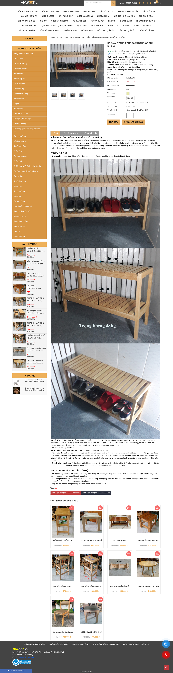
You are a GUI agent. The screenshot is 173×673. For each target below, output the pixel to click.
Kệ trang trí (18, 186)
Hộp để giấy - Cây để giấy (23, 206)
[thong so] (64, 95)
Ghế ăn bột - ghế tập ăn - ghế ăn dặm (27, 166)
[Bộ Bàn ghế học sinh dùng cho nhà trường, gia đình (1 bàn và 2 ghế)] (19, 314)
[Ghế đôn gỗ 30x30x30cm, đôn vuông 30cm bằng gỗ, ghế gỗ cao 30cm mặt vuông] (19, 289)
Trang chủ (54, 37)
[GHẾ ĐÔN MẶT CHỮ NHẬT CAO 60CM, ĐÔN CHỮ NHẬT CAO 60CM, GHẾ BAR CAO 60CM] (19, 301)
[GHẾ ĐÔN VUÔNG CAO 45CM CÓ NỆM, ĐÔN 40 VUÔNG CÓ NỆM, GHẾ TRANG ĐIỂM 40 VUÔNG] (91, 613)
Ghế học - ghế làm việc (22, 119)
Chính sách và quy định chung (106, 644)
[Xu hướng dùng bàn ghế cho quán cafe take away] (17, 382)
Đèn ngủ (17, 231)
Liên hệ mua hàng (70, 133)
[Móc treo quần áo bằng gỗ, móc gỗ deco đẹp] (19, 351)
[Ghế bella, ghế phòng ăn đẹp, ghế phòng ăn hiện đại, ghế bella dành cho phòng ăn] (63, 613)
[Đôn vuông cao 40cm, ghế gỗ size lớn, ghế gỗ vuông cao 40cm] (19, 264)
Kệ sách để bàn (19, 191)
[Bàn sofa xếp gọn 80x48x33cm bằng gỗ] (19, 276)
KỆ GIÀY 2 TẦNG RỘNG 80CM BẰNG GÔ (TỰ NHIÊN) (103, 37)
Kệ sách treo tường (21, 94)
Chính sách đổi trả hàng (34, 644)
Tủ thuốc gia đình (20, 156)
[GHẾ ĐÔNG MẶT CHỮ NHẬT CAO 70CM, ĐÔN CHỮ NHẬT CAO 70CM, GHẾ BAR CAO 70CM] (19, 338)
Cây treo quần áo (20, 136)
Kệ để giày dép (19, 84)
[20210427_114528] (81, 95)
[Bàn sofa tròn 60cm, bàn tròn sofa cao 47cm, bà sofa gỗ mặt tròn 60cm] (19, 363)
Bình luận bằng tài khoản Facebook (66, 493)
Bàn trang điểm (19, 226)
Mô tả (55, 133)
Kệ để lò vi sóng (20, 146)
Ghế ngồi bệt (18, 151)
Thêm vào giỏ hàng (134, 122)
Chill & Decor (18, 59)
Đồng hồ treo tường (21, 221)
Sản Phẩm (64, 37)
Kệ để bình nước (20, 181)
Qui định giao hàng (80, 644)
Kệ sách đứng (19, 89)
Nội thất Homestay (20, 64)
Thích (111, 54)
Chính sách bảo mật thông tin (136, 644)
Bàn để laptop (19, 99)
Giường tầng (18, 176)
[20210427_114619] (55, 95)
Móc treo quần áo (20, 141)
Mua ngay (113, 122)
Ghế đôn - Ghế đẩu (21, 114)
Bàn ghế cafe (18, 74)
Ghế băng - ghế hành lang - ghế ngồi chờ (27, 130)
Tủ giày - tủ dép (19, 201)
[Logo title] (29, 3)
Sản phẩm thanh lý (20, 69)
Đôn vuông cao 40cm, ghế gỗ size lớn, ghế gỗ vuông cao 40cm (36, 263)
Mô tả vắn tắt (90, 133)
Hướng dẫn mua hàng (59, 644)
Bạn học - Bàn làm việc (22, 211)
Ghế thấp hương (20, 124)
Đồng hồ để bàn (19, 236)
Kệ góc (16, 104)
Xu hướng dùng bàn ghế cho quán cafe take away (34, 381)
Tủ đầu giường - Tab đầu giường (26, 171)
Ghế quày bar (19, 161)
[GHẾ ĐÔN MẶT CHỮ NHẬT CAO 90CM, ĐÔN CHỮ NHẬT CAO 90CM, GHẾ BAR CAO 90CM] (19, 326)
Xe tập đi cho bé (20, 216)
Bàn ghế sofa (18, 109)
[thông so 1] (72, 95)
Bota (90, 672)
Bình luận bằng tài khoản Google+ (96, 493)
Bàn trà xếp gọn (19, 79)
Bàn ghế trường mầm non (23, 54)
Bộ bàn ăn (17, 196)
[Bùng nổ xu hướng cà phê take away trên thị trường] (17, 390)
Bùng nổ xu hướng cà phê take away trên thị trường (35, 389)
